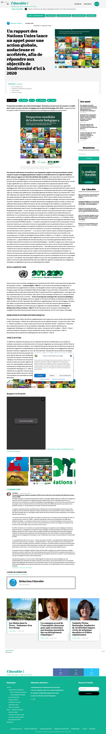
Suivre (103, 651)
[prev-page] (32, 699)
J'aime (60, 668)
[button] (71, 356)
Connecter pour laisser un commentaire (22, 567)
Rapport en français (17, 92)
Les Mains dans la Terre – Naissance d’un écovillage (20, 625)
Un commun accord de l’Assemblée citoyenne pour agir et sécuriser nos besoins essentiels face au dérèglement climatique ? (88, 108)
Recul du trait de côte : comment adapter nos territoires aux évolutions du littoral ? (88, 127)
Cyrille (15, 493)
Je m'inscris (89, 693)
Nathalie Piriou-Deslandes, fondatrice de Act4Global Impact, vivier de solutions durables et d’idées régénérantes (88, 117)
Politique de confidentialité (58, 379)
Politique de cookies (45, 379)
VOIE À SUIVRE (15, 90)
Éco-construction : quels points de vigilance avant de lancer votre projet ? (88, 196)
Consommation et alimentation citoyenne (45, 687)
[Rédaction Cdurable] (8, 23)
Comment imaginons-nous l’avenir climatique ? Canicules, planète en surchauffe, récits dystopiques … (88, 135)
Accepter (40, 375)
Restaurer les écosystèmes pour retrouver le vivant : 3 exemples (88, 224)
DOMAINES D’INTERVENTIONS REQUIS (22, 88)
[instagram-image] (6, 661)
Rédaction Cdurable (16, 23)
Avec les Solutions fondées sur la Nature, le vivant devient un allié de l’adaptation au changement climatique (55, 9)
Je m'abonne (89, 158)
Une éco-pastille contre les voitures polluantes (47, 690)
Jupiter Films (12, 631)
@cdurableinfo (10, 650)
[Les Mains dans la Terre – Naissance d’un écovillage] (21, 609)
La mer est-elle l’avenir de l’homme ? (43, 696)
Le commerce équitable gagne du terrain (45, 693)
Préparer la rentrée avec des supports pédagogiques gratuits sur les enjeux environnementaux (88, 209)
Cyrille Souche (44, 638)
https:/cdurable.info (24, 585)
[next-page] (34, 699)
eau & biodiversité (62, 64)
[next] (97, 9)
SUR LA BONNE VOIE (16, 86)
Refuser (52, 375)
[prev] (94, 9)
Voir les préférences (65, 375)
